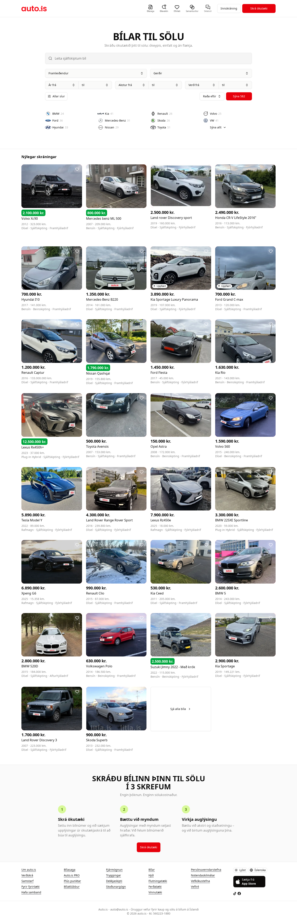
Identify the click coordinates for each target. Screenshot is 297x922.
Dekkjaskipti (114, 881)
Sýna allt (215, 127)
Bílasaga (69, 870)
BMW (58, 114)
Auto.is (34, 8)
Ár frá (52, 85)
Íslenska (260, 870)
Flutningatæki (157, 881)
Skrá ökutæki (259, 8)
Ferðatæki (155, 886)
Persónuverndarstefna (206, 870)
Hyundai (60, 127)
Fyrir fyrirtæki (30, 886)
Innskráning (229, 8)
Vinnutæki (155, 892)
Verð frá (194, 85)
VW (214, 120)
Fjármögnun (114, 870)
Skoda (163, 120)
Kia (109, 114)
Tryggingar (113, 875)
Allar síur (59, 96)
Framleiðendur (58, 73)
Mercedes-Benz (117, 120)
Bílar (151, 870)
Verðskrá (27, 875)
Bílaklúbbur (72, 886)
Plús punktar (72, 881)
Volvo (215, 114)
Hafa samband (31, 892)
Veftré (195, 886)
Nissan (112, 127)
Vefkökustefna (200, 881)
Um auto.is (28, 870)
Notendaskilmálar (203, 875)
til (83, 85)
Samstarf (27, 881)
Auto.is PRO (72, 875)
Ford (57, 120)
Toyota (164, 127)
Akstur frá (125, 85)
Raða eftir (209, 96)
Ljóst (242, 870)
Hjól (151, 875)
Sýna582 (239, 96)
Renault (164, 114)
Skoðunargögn (116, 886)
